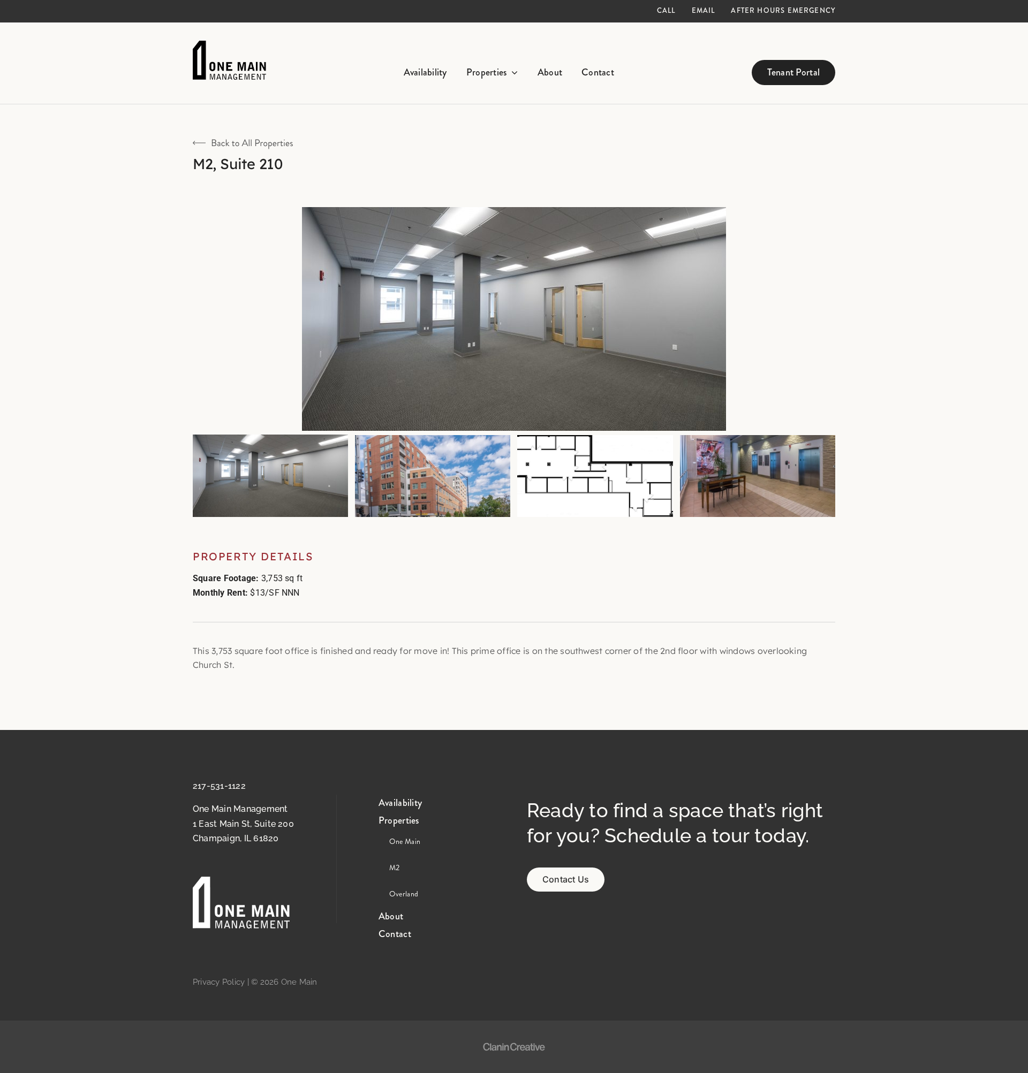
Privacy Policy (219, 982)
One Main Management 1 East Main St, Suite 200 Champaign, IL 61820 (243, 823)
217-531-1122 (219, 786)
